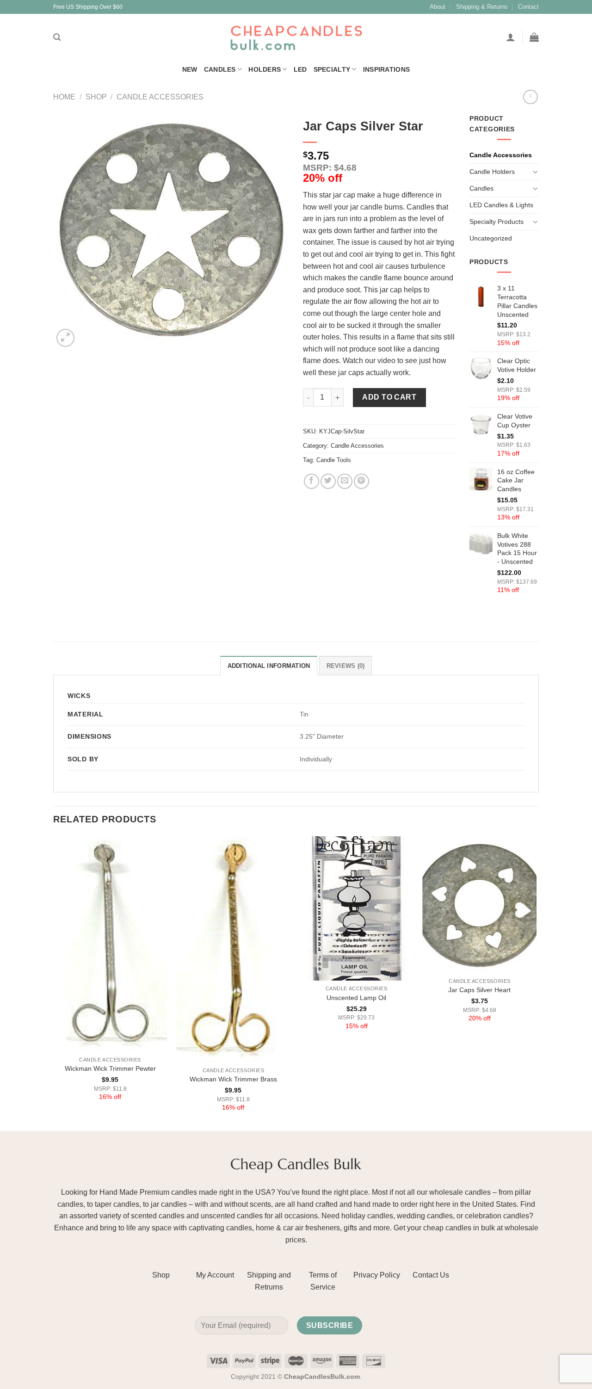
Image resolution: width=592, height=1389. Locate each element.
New (189, 69)
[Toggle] (535, 172)
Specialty (332, 69)
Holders (264, 69)
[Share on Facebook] (311, 481)
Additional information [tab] (269, 665)
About (437, 6)
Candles (220, 69)
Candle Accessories (160, 97)
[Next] (536, 982)
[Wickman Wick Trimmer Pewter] (110, 943)
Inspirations (386, 69)
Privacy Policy (376, 1275)
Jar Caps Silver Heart (479, 990)
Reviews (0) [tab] (346, 665)
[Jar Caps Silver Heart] (480, 904)
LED (300, 69)
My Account (215, 1275)
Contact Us (431, 1275)
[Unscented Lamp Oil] (356, 908)
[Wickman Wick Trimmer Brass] (233, 949)
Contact (528, 6)
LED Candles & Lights (501, 205)
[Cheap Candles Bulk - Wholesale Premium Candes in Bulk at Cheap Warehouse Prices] (296, 37)
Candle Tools (333, 460)
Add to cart (389, 397)
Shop (96, 97)
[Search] (57, 37)
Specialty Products (496, 221)
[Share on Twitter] (328, 481)
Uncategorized (490, 238)
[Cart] (534, 37)
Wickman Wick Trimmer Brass (233, 1079)
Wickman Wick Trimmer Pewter (110, 1068)
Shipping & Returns (482, 6)
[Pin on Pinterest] (361, 481)
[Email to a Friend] (344, 481)
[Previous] (54, 982)
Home (64, 97)
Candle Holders (492, 171)
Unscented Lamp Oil (356, 997)
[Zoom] (65, 338)
